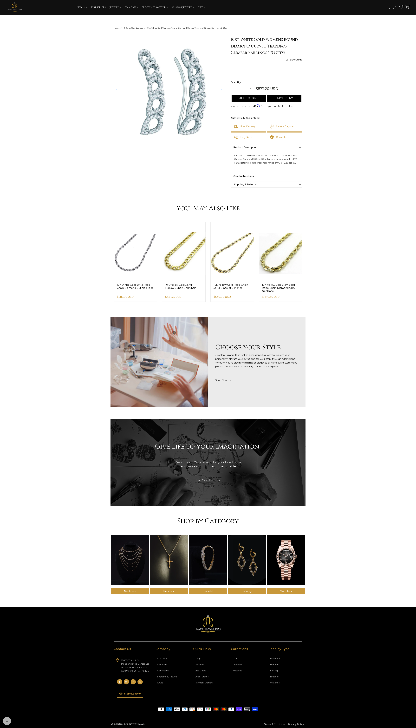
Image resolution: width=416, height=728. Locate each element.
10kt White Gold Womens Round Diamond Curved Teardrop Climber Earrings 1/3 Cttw (187, 28)
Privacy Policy (296, 724)
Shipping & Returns (167, 676)
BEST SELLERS (98, 7)
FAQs (160, 682)
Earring (274, 670)
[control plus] (250, 89)
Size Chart (200, 670)
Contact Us (163, 670)
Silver (235, 658)
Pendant (274, 664)
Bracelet (274, 676)
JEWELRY (114, 7)
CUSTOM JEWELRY (182, 7)
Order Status (201, 676)
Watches (237, 670)
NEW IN (81, 7)
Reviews (199, 664)
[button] (221, 89)
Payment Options (204, 682)
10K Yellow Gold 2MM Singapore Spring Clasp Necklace (131, 287)
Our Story (162, 658)
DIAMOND (130, 7)
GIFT (200, 7)
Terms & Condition (274, 724)
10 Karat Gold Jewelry (133, 28)
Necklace (275, 658)
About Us (162, 664)
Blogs (198, 658)
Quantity (236, 82)
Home (116, 28)
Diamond (237, 664)
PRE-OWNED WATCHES (154, 7)
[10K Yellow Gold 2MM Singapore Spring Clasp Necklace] (135, 251)
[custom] (119, 681)
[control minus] (233, 89)
